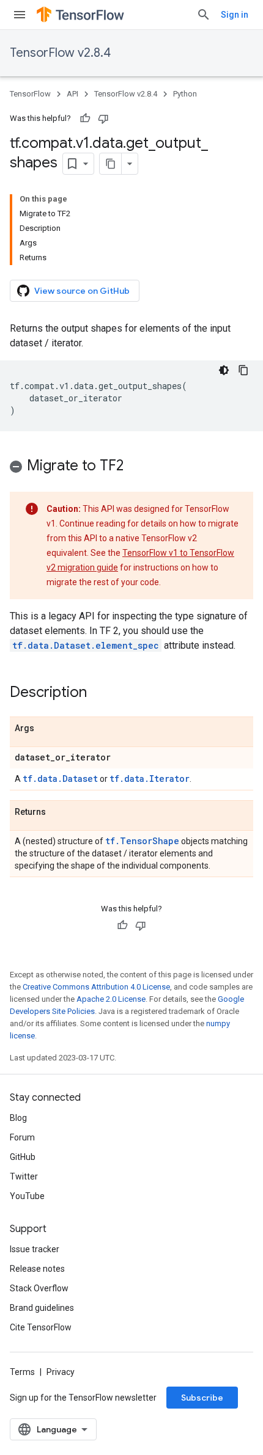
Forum (22, 1137)
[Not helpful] (103, 118)
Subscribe (202, 1397)
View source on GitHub (82, 290)
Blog (18, 1118)
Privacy (60, 1372)
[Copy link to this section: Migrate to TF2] (136, 466)
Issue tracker (34, 1249)
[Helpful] (85, 118)
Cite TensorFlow (41, 1327)
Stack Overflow (39, 1288)
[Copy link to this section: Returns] (58, 812)
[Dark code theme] (224, 370)
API (72, 93)
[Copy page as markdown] (111, 163)
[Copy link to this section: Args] (46, 728)
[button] (131, 468)
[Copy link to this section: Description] (99, 693)
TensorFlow (30, 93)
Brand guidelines (42, 1308)
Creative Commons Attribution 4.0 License (96, 986)
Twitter (24, 1176)
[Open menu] (19, 14)
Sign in (234, 15)
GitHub (22, 1157)
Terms (22, 1372)
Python (185, 93)
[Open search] (203, 14)
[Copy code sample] (243, 370)
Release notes (37, 1269)
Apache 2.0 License (111, 999)
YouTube (27, 1196)
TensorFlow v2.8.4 (60, 52)
